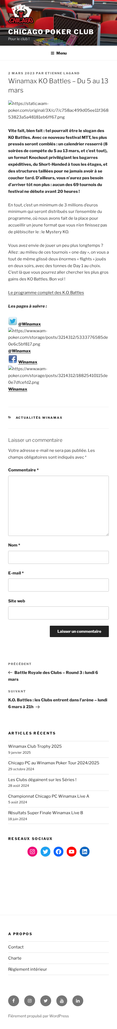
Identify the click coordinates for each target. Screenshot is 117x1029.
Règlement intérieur (27, 969)
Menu (61, 53)
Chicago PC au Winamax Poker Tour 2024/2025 (53, 762)
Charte (14, 958)
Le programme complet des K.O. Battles (46, 292)
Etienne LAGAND (62, 73)
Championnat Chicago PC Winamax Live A (48, 796)
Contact (16, 947)
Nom (14, 545)
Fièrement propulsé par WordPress (38, 1016)
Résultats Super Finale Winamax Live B (45, 812)
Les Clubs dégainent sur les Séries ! (42, 779)
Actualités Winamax (39, 418)
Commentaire (23, 470)
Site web (16, 601)
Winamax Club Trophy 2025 (35, 746)
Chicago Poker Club (51, 32)
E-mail (16, 573)
